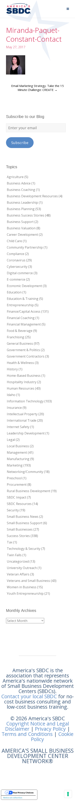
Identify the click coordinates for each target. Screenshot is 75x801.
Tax (9, 542)
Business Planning (21, 209)
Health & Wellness (20, 363)
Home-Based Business (24, 375)
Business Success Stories (25, 215)
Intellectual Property (22, 414)
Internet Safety (18, 427)
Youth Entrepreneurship (25, 593)
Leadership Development (26, 433)
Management (17, 452)
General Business (20, 343)
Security (13, 510)
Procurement (17, 484)
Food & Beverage (19, 330)
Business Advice (19, 183)
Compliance (15, 254)
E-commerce (16, 279)
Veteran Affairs (18, 574)
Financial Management (24, 324)
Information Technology (25, 401)
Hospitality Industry (21, 382)
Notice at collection (12, 797)
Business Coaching (21, 189)
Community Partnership (25, 247)
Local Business (18, 446)
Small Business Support (24, 523)
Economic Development (24, 286)
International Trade (21, 420)
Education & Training (22, 298)
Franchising (15, 337)
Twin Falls (14, 555)
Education (14, 292)
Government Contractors (25, 356)
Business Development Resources (32, 196)
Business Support (20, 222)
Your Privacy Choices (23, 792)
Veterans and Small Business (28, 580)
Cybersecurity (17, 266)
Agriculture (15, 177)
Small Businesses (20, 529)
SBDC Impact (16, 497)
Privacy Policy (50, 728)
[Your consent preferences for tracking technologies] (68, 794)
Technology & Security (23, 548)
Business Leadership (22, 202)
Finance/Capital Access (23, 311)
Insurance (14, 407)
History (12, 369)
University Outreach (22, 568)
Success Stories (18, 536)
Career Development (22, 234)
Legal (11, 439)
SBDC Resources (19, 504)
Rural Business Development (28, 491)
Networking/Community (25, 472)
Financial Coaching (21, 318)
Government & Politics (23, 350)
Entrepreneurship (20, 305)
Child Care (14, 241)
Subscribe (19, 142)
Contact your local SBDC (29, 696)
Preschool (14, 478)
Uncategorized (18, 561)
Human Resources (20, 388)
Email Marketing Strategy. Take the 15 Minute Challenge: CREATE (37, 88)
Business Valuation (21, 228)
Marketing (15, 465)
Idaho (11, 395)
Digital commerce (20, 273)
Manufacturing (18, 459)
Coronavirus (16, 260)
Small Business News (22, 516)
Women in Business (21, 587)
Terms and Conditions (27, 733)
